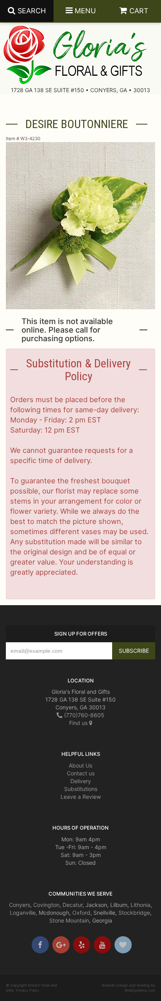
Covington (46, 904)
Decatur (72, 904)
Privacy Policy (27, 990)
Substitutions (80, 788)
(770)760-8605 (83, 715)
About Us (80, 765)
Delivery (80, 781)
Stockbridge (134, 912)
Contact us (81, 773)
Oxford (81, 912)
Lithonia (140, 904)
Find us (79, 723)
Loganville (23, 912)
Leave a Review (81, 796)
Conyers (19, 904)
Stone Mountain (69, 920)
